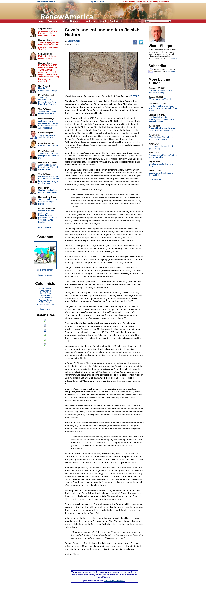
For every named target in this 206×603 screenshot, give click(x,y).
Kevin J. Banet (45, 300)
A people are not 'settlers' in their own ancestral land (163, 155)
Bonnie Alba (45, 295)
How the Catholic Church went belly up (47, 89)
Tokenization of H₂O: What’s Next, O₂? (47, 112)
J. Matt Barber (45, 302)
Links (63, 21)
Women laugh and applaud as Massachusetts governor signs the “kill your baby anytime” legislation (48, 216)
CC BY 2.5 (134, 96)
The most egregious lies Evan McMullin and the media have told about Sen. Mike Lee (48, 45)
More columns (45, 227)
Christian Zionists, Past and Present (161, 164)
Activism (90, 21)
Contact (114, 21)
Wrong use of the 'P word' (160, 98)
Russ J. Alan (45, 293)
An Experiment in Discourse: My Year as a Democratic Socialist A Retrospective (48, 124)
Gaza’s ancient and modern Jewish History (161, 173)
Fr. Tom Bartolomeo (45, 304)
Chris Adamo (45, 291)
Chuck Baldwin (45, 298)
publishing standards (114, 580)
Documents (76, 21)
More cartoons (45, 275)
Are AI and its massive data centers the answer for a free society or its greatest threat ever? (48, 179)
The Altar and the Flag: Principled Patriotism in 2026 (48, 155)
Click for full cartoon (45, 270)
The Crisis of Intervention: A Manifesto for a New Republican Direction (47, 100)
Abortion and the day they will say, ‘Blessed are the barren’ (48, 167)
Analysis (52, 21)
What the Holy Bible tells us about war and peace (161, 137)
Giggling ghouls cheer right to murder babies (47, 191)
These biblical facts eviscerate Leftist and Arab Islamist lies (162, 128)
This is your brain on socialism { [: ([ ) (47, 136)
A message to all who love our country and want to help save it (47, 33)
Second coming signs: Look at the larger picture (48, 201)
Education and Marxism (48, 145)
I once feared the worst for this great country (162, 146)
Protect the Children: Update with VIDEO (47, 57)
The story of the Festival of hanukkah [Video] (160, 90)
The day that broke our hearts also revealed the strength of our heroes (163, 107)
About (102, 21)
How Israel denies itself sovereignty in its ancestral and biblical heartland (162, 118)
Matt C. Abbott (45, 288)
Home (41, 21)
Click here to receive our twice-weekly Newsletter (146, 1)
